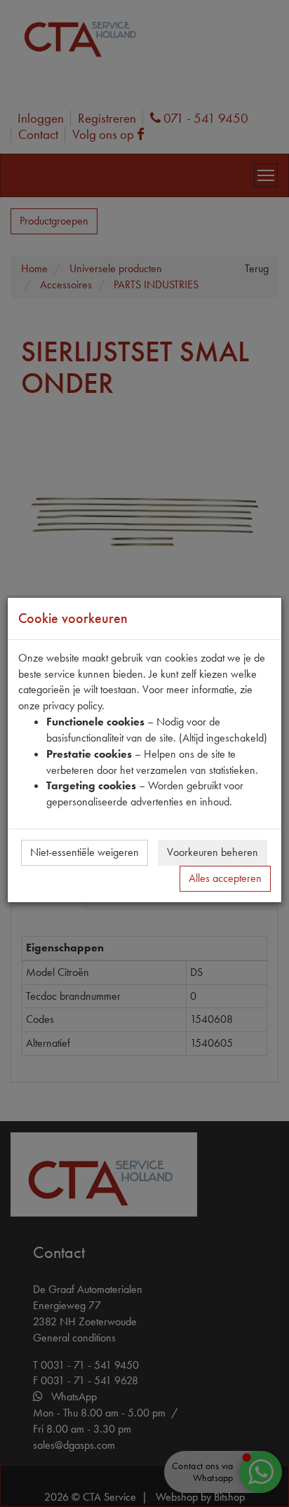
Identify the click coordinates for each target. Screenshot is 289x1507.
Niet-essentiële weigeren (84, 852)
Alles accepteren (225, 878)
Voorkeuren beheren (212, 852)
